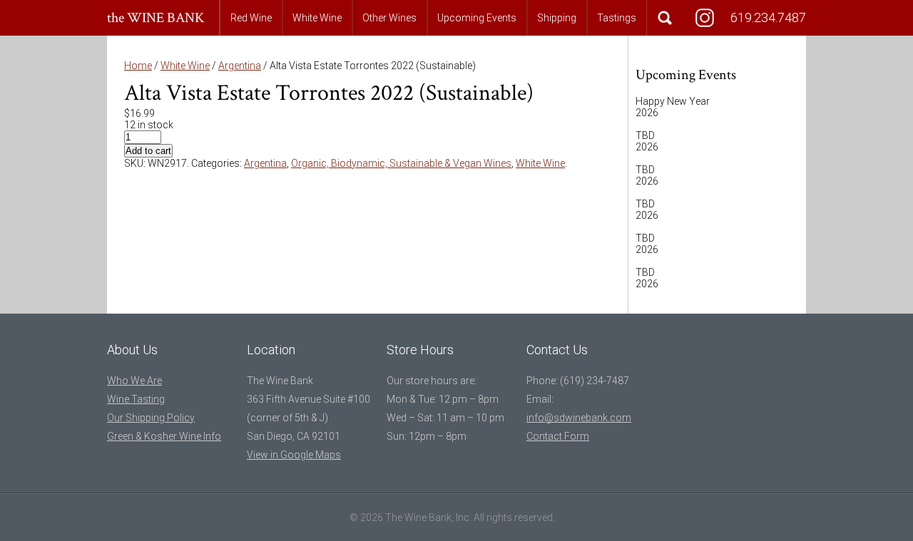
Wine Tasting (136, 399)
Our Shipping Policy (151, 417)
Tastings (616, 18)
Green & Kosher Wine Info (164, 436)
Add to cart (148, 150)
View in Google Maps (294, 454)
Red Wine (251, 18)
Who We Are (134, 380)
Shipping (556, 18)
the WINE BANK (156, 18)
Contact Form (557, 436)
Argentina (239, 65)
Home (138, 65)
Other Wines (389, 18)
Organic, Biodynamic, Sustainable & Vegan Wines (401, 163)
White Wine (317, 18)
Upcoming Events (476, 18)
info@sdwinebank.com (578, 417)
